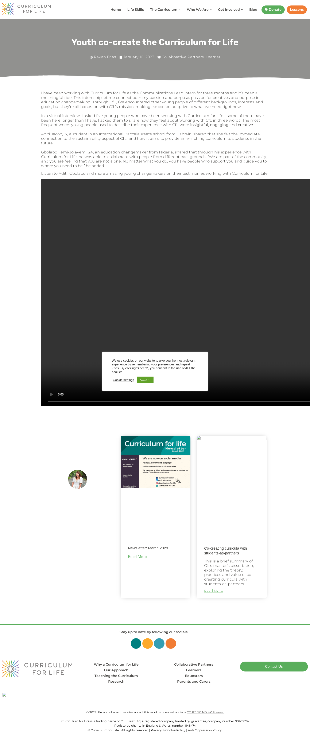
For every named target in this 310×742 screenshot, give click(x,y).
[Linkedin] (136, 643)
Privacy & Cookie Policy (168, 730)
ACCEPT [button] (145, 379)
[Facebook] (171, 643)
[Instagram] (159, 643)
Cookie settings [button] (123, 380)
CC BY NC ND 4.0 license (205, 712)
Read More (137, 557)
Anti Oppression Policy (205, 730)
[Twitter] (147, 643)
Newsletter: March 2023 (148, 548)
